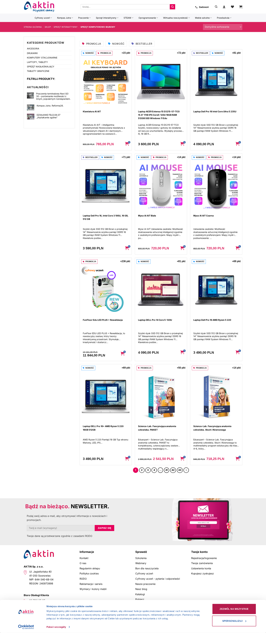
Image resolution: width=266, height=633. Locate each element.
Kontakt (84, 558)
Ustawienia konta (201, 568)
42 (173, 470)
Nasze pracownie (145, 583)
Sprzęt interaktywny (106, 17)
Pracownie (83, 17)
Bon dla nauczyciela (147, 568)
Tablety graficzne (38, 71)
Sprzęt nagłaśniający (40, 66)
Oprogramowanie (147, 17)
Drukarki (32, 53)
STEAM (127, 17)
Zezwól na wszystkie (234, 609)
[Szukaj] (216, 7)
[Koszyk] (240, 6)
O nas (83, 563)
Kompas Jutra (64, 17)
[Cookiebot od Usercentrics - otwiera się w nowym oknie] (26, 627)
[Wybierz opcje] (125, 353)
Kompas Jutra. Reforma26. (50, 105)
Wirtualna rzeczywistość (175, 17)
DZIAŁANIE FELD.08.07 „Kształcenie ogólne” (48, 116)
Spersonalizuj (232, 620)
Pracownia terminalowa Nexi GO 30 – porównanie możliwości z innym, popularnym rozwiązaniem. (53, 96)
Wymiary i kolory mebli (93, 589)
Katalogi (140, 594)
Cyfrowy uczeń (42, 17)
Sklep (48, 27)
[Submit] (172, 6)
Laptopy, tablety (37, 62)
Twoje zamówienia (202, 563)
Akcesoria (33, 48)
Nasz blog (141, 589)
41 (166, 470)
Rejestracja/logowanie (204, 558)
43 (179, 470)
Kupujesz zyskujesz (202, 573)
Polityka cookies (89, 573)
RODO (83, 578)
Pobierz (139, 599)
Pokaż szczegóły (56, 626)
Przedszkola (223, 17)
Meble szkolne (202, 17)
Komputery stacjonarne (42, 57)
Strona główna (33, 27)
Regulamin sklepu (90, 568)
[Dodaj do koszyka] (127, 144)
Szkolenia (141, 558)
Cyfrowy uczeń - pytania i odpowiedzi (157, 578)
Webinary (140, 563)
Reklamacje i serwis (91, 583)
